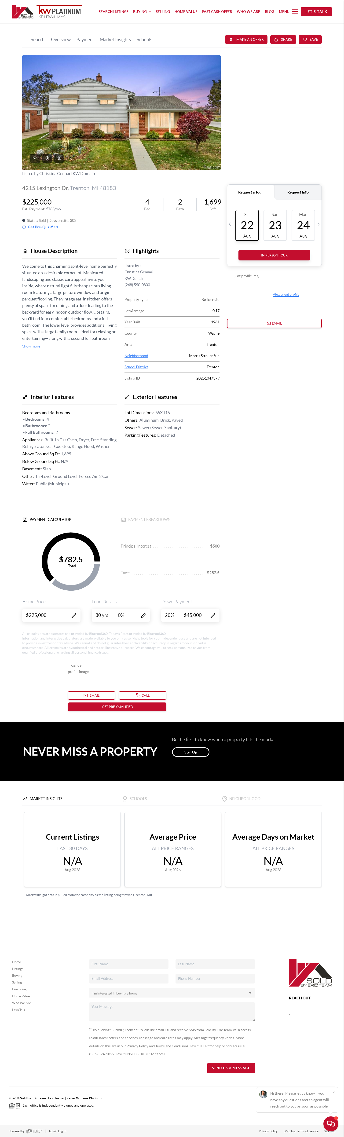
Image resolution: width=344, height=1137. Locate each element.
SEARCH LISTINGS (113, 12)
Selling (17, 982)
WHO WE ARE (248, 12)
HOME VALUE (186, 12)
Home (16, 962)
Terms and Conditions (171, 1046)
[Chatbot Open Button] (330, 1123)
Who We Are (21, 1003)
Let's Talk (316, 12)
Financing (19, 989)
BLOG (269, 12)
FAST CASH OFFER (217, 12)
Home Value (21, 996)
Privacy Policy (137, 1046)
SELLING (163, 12)
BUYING (140, 12)
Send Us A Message (231, 1068)
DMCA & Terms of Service (300, 1131)
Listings (17, 969)
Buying (17, 975)
